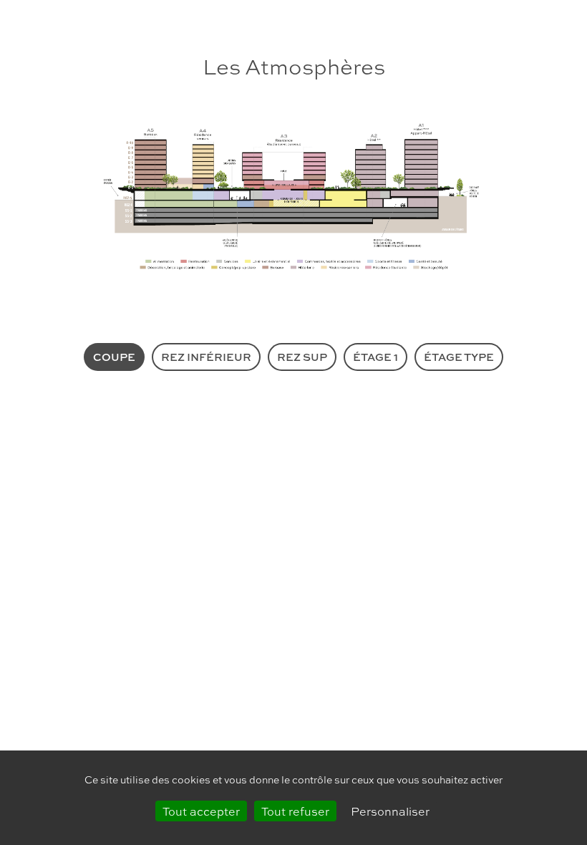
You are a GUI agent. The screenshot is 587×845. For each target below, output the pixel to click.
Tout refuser (295, 811)
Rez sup (302, 356)
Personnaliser (390, 811)
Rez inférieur (206, 356)
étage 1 (375, 356)
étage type (459, 356)
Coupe (114, 356)
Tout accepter (201, 811)
